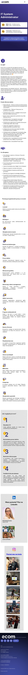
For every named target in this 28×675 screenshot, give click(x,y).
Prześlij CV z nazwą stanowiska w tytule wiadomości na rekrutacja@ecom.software (14, 38)
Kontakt (16, 640)
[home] (5, 1)
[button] (25, 2)
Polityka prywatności (4, 671)
